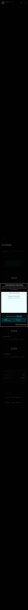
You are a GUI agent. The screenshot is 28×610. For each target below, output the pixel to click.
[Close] (26, 285)
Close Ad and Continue (21, 324)
